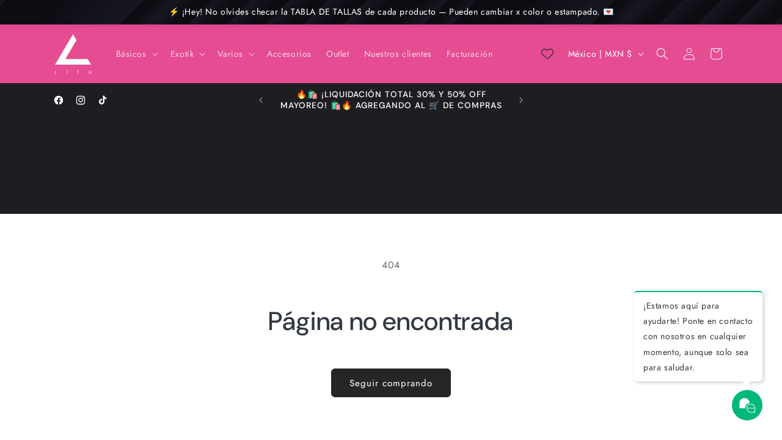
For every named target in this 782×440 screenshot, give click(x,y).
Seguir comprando (391, 383)
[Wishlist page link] (547, 54)
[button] (136, 54)
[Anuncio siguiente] (521, 100)
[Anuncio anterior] (260, 100)
